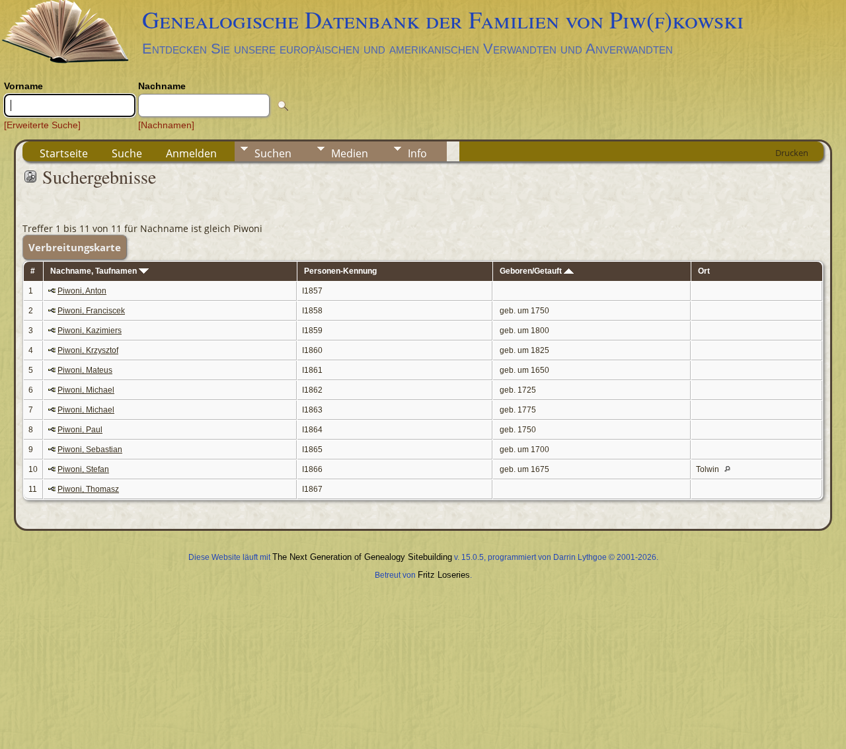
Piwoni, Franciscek (91, 310)
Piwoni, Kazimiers (90, 330)
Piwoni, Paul (80, 429)
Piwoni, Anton (82, 291)
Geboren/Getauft (532, 271)
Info (417, 153)
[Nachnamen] (166, 125)
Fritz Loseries (444, 575)
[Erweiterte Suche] (42, 125)
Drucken (791, 153)
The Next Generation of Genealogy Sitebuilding (362, 557)
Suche (127, 153)
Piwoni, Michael (86, 390)
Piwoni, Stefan (83, 469)
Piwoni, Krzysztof (88, 350)
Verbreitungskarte (74, 247)
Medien (349, 153)
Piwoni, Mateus (85, 370)
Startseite (64, 153)
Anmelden (191, 153)
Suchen (272, 153)
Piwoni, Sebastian (90, 449)
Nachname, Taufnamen (94, 271)
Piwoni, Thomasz (88, 489)
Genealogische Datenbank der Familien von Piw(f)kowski (443, 19)
